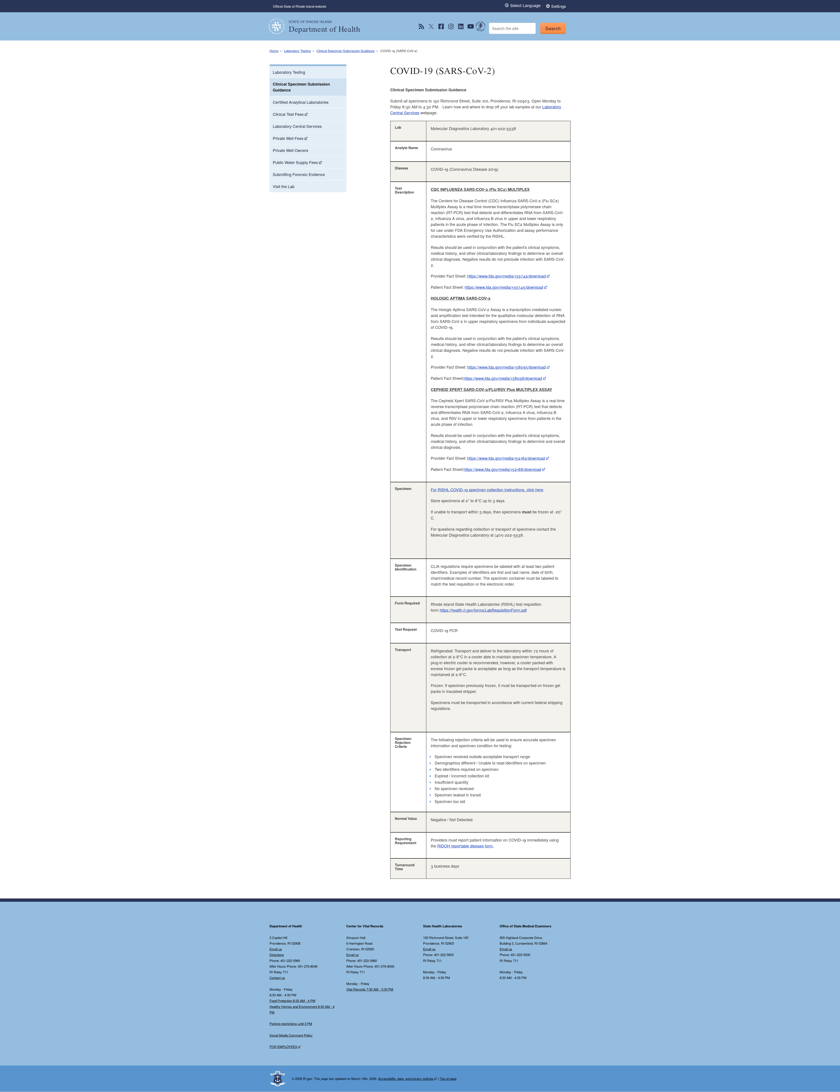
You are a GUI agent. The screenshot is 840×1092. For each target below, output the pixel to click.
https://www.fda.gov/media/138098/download (503, 378)
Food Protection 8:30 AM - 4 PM (292, 1000)
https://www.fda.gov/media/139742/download (506, 276)
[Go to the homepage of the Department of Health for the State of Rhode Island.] (279, 26)
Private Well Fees (288, 138)
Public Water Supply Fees (295, 162)
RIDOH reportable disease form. (465, 846)
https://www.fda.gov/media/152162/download (506, 458)
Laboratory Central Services (297, 126)
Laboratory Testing (297, 50)
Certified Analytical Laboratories (301, 102)
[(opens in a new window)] (421, 26)
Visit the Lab (283, 186)
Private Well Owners (290, 150)
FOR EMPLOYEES (283, 1046)
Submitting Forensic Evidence (299, 174)
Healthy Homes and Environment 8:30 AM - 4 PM (302, 1009)
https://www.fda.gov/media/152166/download (502, 469)
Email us (276, 949)
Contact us (277, 977)
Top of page (448, 1078)
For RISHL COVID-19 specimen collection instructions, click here (487, 489)
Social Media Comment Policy (291, 1035)
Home (274, 50)
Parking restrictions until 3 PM (291, 1023)
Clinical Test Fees (288, 114)
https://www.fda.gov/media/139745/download (504, 287)
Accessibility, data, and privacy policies (406, 1078)
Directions (277, 954)
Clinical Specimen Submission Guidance (345, 50)
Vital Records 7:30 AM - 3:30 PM (369, 989)
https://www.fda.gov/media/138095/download (506, 367)
